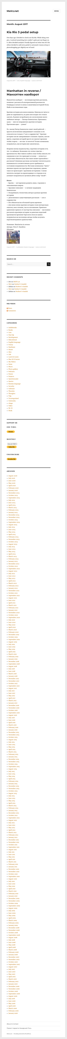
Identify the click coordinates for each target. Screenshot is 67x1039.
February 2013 (13, 808)
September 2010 (14, 876)
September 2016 (14, 713)
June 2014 (11, 774)
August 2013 (12, 793)
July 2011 (11, 852)
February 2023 (13, 559)
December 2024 (13, 515)
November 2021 (13, 590)
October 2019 (13, 637)
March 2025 (12, 507)
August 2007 (12, 967)
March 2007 (12, 979)
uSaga (10, 403)
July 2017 (11, 691)
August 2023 (12, 544)
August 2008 (12, 937)
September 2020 (14, 617)
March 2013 (12, 805)
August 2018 (12, 666)
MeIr (10, 284)
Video (10, 406)
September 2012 (14, 818)
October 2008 (13, 933)
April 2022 (12, 581)
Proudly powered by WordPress (22, 1034)
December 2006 (13, 986)
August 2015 (12, 740)
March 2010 (12, 891)
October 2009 (13, 903)
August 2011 (12, 849)
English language (25, 80)
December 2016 (13, 705)
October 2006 (13, 991)
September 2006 (14, 994)
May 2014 (11, 776)
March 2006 (12, 1008)
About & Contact (12, 1024)
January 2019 (12, 659)
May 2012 (11, 827)
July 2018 (11, 669)
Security (11, 386)
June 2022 (11, 576)
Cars (18, 80)
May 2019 (11, 649)
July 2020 (11, 620)
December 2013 (13, 786)
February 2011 (13, 864)
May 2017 (11, 696)
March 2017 (12, 700)
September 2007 (14, 964)
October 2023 (13, 542)
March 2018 (12, 674)
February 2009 (13, 923)
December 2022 (13, 564)
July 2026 (11, 478)
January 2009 (13, 925)
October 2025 (13, 495)
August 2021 (12, 598)
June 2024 (11, 529)
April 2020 (12, 627)
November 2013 (13, 788)
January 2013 (12, 810)
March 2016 (12, 725)
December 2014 (13, 759)
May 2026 (11, 483)
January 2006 (13, 1013)
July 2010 (11, 881)
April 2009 (12, 918)
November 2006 (14, 989)
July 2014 (11, 771)
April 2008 (12, 947)
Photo (10, 367)
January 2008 (13, 954)
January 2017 (12, 703)
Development (13, 337)
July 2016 (11, 718)
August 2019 (12, 642)
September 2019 (14, 639)
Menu (56, 11)
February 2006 (13, 1011)
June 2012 (11, 825)
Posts (10, 308)
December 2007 (13, 957)
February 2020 (13, 632)
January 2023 (13, 561)
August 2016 (12, 715)
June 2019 (11, 647)
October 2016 (13, 710)
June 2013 (11, 798)
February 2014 (13, 781)
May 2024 (11, 532)
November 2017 (13, 681)
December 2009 (13, 898)
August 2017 (12, 688)
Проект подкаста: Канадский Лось (19, 1028)
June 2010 (11, 884)
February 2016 (13, 727)
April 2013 (11, 803)
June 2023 (11, 549)
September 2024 (14, 522)
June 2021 (11, 600)
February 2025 (13, 510)
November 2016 (13, 708)
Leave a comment (37, 80)
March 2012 (12, 832)
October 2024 (13, 520)
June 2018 (11, 671)
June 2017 (11, 693)
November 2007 (13, 959)
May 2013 (11, 801)
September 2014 (14, 766)
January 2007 (13, 984)
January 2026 (13, 490)
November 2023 (13, 539)
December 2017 (13, 678)
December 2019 (13, 634)
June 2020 (11, 622)
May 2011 (11, 857)
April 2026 (12, 485)
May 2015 (11, 747)
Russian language (29, 247)
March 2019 (12, 654)
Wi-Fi (10, 408)
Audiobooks (19, 247)
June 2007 (11, 972)
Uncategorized (13, 398)
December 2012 (13, 813)
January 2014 (12, 783)
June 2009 (12, 913)
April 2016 (11, 722)
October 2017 (12, 683)
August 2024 (12, 525)
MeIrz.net (13, 11)
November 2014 (13, 761)
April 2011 (11, 859)
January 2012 (12, 837)
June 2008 (11, 942)
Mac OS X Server (14, 359)
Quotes (10, 381)
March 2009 (12, 920)
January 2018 (12, 676)
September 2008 (14, 935)
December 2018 (13, 661)
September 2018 (14, 664)
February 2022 (13, 586)
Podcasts (11, 371)
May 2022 (11, 578)
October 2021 (13, 593)
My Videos (12, 362)
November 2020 (14, 612)
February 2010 (13, 893)
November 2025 (14, 493)
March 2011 (12, 862)
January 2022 (13, 588)
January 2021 (12, 610)
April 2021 (11, 603)
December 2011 (13, 840)
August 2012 (12, 820)
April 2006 (12, 1006)
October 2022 (13, 566)
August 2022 (12, 571)
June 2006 (12, 1001)
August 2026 (12, 476)
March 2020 (12, 630)
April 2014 (11, 779)
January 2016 (12, 730)
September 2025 (14, 498)
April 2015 (11, 749)
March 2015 (12, 752)
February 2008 (13, 952)
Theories (11, 391)
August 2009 (12, 908)
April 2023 (12, 554)
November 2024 (14, 517)
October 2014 (13, 764)
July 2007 (11, 969)
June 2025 (11, 503)
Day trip (11, 335)
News (10, 364)
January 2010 (12, 896)
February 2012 (13, 835)
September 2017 (14, 686)
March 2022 (12, 583)
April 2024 (12, 534)
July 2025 (11, 500)
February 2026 (13, 488)
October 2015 (13, 737)
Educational (12, 340)
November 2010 (13, 871)
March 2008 (12, 950)
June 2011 (11, 854)
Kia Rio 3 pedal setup (22, 32)
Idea (9, 352)
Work (10, 410)
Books (10, 330)
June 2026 (12, 481)
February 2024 (13, 537)
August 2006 (12, 996)
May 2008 (11, 945)
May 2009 (11, 915)
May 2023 (11, 551)
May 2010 (11, 886)
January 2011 (12, 867)
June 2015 (11, 744)
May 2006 (11, 1003)
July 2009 (11, 911)
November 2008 (14, 930)
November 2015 (13, 735)
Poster (10, 374)
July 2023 (11, 547)
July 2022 (11, 573)
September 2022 (14, 568)
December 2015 (13, 732)
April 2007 (12, 976)
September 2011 (13, 847)
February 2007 (13, 981)
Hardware (11, 347)
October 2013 (12, 791)
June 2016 (11, 720)
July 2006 (11, 998)
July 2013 (11, 796)
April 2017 (11, 698)
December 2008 (13, 928)
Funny (10, 345)
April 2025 (12, 505)
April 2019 (11, 652)
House (10, 349)
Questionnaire (13, 379)
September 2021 (14, 595)
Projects (11, 376)
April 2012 (11, 830)
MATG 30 (16, 282)
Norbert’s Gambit (20, 284)
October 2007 (13, 962)
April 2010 (11, 889)
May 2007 (11, 974)
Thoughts (11, 393)
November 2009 (14, 901)
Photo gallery (13, 369)
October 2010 (13, 874)
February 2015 (13, 754)
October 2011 (12, 845)
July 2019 (11, 644)
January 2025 (13, 512)
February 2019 (13, 656)
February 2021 (13, 608)
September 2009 (14, 906)
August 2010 (12, 879)
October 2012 (13, 815)
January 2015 (12, 757)
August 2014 (12, 769)
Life (9, 354)
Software (11, 388)
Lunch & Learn (13, 357)
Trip (9, 396)
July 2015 (11, 742)
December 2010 (13, 869)
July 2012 (11, 823)
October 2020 (13, 615)
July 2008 (11, 940)
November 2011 (13, 842)
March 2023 (12, 556)
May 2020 (11, 625)
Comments (12, 311)
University (12, 401)
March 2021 (12, 605)
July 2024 (11, 527)
